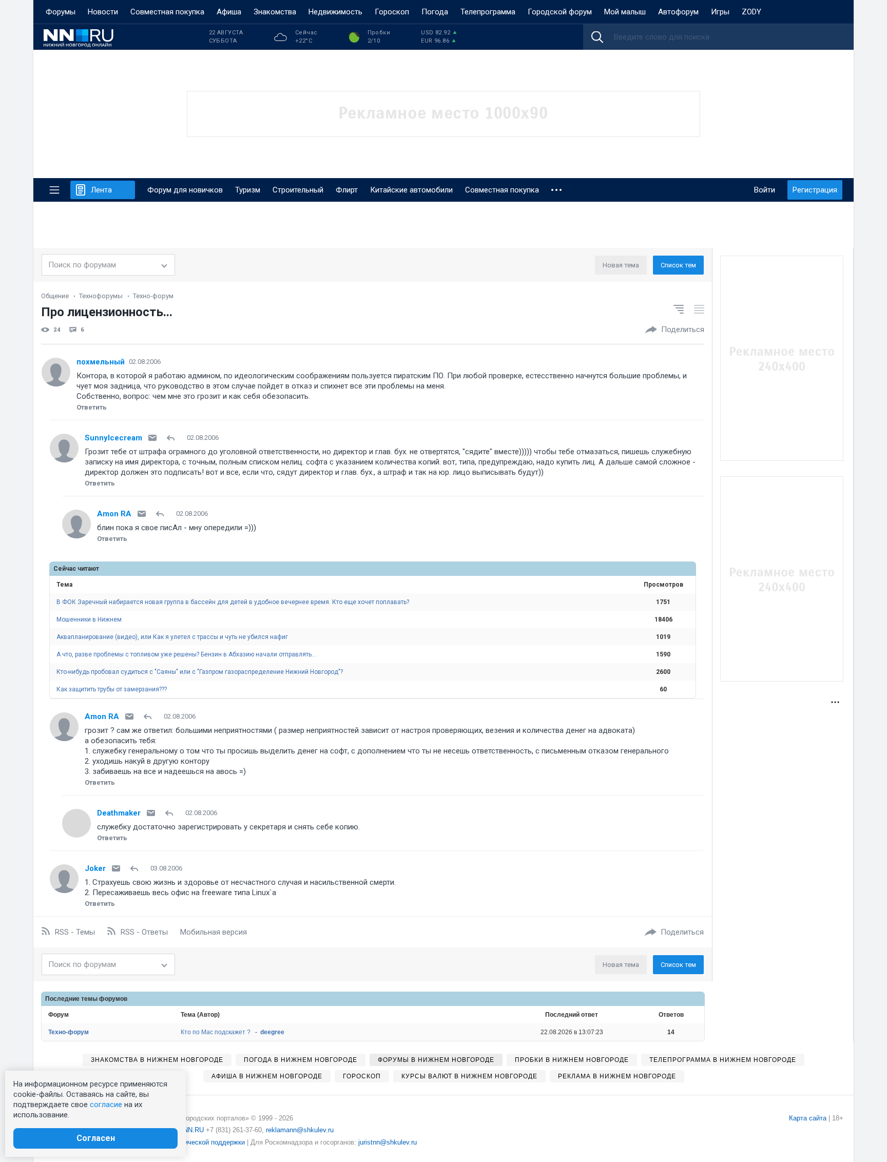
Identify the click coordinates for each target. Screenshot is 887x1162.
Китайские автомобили (411, 190)
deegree (272, 1032)
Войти (764, 190)
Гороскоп (392, 11)
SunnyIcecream (113, 437)
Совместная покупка (167, 11)
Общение (55, 296)
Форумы (60, 11)
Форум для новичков (185, 190)
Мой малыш (625, 11)
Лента (101, 190)
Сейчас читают (76, 568)
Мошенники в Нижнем (89, 619)
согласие (106, 1104)
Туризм (247, 190)
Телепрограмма (487, 11)
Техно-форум (153, 296)
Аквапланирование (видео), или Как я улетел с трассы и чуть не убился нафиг (172, 637)
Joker (95, 868)
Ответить (91, 407)
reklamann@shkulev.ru (300, 1130)
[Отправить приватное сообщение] (152, 438)
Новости (103, 11)
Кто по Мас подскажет (215, 1032)
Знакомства (275, 11)
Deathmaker (119, 813)
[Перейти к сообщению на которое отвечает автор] (173, 437)
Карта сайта (807, 1118)
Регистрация (815, 190)
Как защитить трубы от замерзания (111, 689)
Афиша (229, 11)
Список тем (678, 265)
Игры (720, 11)
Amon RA (114, 513)
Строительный (298, 190)
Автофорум (678, 11)
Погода (434, 11)
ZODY (751, 11)
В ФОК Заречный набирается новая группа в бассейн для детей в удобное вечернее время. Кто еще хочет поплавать (232, 602)
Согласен (95, 1138)
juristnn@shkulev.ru (387, 1142)
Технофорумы (101, 296)
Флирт (347, 190)
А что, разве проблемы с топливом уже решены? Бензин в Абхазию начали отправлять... (186, 654)
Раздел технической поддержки (195, 1142)
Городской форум (560, 11)
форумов (113, 998)
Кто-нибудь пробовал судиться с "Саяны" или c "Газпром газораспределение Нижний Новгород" (199, 671)
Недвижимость (335, 11)
